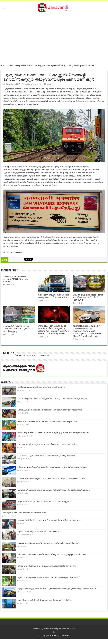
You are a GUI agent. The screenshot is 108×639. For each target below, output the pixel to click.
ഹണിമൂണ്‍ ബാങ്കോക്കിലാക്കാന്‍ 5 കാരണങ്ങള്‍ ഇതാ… (25, 513)
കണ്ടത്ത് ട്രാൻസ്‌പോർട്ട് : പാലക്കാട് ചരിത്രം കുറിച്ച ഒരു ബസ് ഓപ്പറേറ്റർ (18, 328)
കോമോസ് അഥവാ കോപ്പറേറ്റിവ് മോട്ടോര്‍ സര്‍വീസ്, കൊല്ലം (53, 296)
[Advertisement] (54, 41)
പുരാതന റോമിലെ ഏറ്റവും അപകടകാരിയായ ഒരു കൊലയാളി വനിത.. (47, 444)
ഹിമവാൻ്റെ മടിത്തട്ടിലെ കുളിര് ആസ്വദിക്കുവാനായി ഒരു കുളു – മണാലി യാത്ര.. (52, 554)
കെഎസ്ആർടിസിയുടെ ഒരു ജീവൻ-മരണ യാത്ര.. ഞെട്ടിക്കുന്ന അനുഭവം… (49, 520)
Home (4, 65)
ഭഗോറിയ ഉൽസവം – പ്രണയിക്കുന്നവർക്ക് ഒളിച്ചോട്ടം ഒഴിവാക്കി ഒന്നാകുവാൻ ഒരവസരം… (55, 433)
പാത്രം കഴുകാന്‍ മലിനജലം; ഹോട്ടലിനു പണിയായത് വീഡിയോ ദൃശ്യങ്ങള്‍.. (50, 410)
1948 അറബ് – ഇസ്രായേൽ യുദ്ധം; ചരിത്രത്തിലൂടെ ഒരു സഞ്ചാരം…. (47, 456)
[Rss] (54, 632)
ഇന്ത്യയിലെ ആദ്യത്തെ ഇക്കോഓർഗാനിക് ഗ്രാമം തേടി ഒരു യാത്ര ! (47, 421)
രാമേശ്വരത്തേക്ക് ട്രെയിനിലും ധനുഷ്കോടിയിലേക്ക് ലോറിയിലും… (45, 600)
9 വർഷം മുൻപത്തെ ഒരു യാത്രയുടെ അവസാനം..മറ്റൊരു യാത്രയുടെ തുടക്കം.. (51, 478)
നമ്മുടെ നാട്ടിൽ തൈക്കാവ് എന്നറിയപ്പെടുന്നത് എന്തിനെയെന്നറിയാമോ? (48, 543)
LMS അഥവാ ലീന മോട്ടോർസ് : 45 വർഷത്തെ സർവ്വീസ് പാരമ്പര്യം (88, 297)
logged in (29, 355)
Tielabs (72, 629)
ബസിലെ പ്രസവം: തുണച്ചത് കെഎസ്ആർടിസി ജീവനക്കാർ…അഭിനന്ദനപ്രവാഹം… (53, 490)
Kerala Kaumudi (17, 252)
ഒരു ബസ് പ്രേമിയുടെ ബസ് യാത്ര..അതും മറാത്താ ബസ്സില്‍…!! (44, 501)
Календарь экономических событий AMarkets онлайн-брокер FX (16, 279)
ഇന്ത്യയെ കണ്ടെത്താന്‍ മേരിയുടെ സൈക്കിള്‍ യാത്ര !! (41, 387)
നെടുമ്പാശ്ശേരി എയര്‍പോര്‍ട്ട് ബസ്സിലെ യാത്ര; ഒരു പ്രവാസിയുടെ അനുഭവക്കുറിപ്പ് (52, 398)
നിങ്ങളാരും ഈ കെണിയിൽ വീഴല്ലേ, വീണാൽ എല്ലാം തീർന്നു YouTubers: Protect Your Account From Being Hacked (54, 330)
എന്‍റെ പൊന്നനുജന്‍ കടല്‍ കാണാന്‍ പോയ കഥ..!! (39, 532)
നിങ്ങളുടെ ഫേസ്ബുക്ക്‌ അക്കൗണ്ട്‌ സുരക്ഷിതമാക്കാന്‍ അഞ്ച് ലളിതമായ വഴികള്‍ (51, 467)
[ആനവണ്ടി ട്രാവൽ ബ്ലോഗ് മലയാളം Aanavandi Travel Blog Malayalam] (54, 7)
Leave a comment (31, 84)
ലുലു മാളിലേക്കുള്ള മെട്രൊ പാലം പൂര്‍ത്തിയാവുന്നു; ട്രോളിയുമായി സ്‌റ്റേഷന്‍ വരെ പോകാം (56, 589)
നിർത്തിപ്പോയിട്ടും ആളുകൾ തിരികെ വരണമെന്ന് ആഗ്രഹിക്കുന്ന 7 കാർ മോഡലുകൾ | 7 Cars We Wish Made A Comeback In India (88, 331)
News (11, 65)
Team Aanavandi (50, 629)
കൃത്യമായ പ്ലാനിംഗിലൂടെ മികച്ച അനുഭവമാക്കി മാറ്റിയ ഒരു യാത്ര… (47, 566)
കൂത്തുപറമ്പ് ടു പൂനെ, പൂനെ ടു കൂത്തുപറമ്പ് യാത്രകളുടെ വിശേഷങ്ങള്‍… (49, 577)
